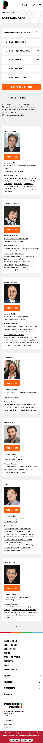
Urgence (8, 665)
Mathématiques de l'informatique (16, 259)
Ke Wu (6, 484)
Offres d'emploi (11, 669)
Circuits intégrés (10, 329)
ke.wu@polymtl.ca (10, 522)
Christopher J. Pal (12, 131)
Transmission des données (25, 332)
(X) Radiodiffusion (9, 112)
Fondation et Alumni (13, 657)
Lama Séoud (9, 358)
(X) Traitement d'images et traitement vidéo (19, 104)
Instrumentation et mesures (14, 334)
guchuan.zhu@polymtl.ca (13, 600)
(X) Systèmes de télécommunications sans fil (19, 110)
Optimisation (8, 262)
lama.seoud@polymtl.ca (12, 398)
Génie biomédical (10, 326)
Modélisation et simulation (26, 270)
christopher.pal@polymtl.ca (14, 171)
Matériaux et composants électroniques (18, 537)
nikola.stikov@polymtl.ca (13, 460)
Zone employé (10, 649)
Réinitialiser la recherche (21, 87)
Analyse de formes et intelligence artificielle (20, 407)
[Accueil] (6, 5)
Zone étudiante (11, 645)
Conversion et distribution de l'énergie (18, 539)
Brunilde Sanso (10, 204)
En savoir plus (27, 740)
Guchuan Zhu (9, 562)
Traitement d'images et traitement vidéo (19, 405)
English (26, 5)
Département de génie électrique (16, 238)
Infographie (18, 183)
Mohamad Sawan (10, 282)
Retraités (8, 661)
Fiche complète (12, 157)
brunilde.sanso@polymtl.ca (14, 241)
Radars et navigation (11, 548)
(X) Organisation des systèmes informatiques (19, 107)
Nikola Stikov (9, 422)
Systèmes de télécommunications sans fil (19, 345)
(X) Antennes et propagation (13, 115)
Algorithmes (30, 256)
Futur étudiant (11, 641)
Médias (7, 653)
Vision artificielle (10, 178)
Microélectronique (11, 337)
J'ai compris (14, 740)
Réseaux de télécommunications (16, 248)
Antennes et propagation (24, 534)
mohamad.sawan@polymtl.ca (14, 319)
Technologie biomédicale (28, 326)
